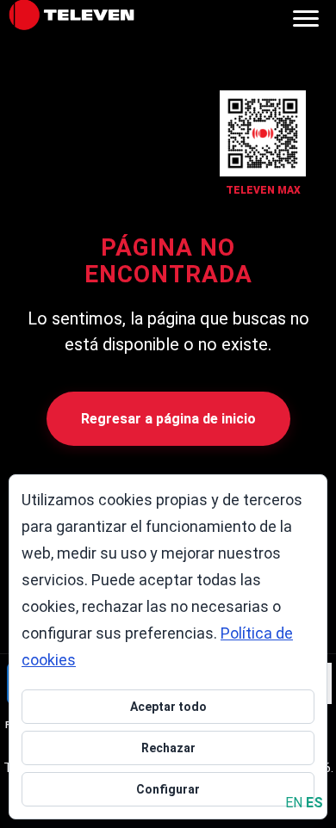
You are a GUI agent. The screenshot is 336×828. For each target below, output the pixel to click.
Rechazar (168, 748)
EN (293, 802)
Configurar (168, 789)
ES (314, 802)
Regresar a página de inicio (168, 419)
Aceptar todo (168, 707)
